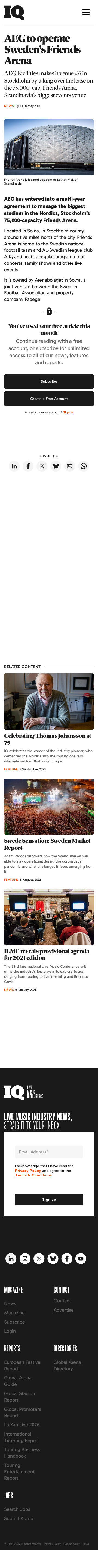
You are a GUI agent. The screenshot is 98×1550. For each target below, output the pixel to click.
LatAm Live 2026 (22, 1425)
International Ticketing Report (21, 1437)
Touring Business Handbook (22, 1452)
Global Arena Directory (67, 1365)
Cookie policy (71, 1544)
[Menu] (86, 12)
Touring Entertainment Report (19, 1471)
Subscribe (49, 381)
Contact (62, 1301)
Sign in (68, 412)
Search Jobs (17, 1509)
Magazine (14, 1313)
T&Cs (85, 1544)
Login (10, 1331)
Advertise (64, 1310)
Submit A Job (18, 1518)
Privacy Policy (52, 1544)
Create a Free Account (49, 398)
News (10, 1303)
